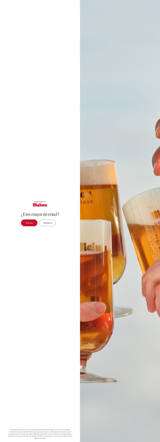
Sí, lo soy (29, 223)
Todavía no (47, 223)
